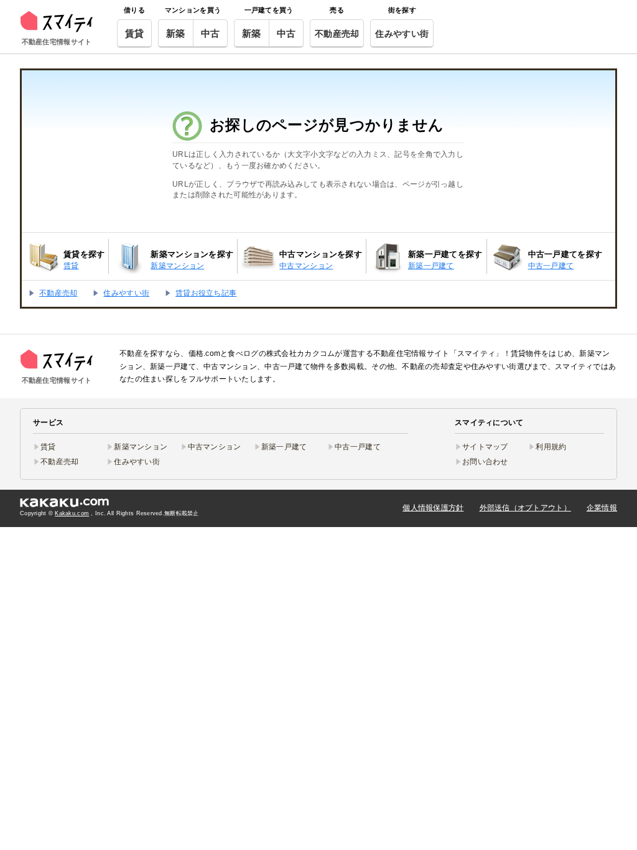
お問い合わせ (485, 461)
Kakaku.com (72, 513)
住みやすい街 (402, 34)
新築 (175, 33)
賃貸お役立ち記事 (205, 293)
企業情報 (602, 507)
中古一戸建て (358, 446)
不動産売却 (337, 34)
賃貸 (134, 33)
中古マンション (214, 446)
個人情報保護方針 (432, 507)
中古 (210, 33)
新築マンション (140, 446)
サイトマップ (485, 446)
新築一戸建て (284, 446)
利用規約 (551, 446)
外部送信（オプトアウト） (525, 507)
